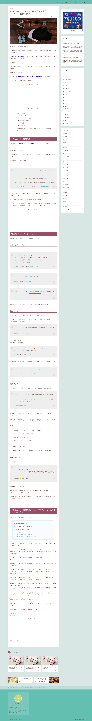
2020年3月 (65, 206)
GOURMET (67, 88)
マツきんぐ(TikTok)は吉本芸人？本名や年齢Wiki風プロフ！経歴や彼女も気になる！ (72, 42)
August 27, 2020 (44, 186)
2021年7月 (65, 164)
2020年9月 (66, 192)
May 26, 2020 (31, 373)
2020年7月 (65, 198)
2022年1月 (65, 150)
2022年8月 (65, 136)
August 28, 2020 (33, 478)
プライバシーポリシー (13, 719)
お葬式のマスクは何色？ (23, 113)
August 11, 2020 (29, 354)
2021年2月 (65, 178)
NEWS (66, 103)
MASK (11, 8)
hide (37, 108)
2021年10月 (66, 156)
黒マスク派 (21, 122)
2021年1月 (65, 181)
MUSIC (66, 100)
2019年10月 (66, 209)
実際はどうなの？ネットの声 (24, 118)
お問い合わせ (69, 2)
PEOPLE (67, 106)
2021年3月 (65, 176)
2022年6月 (65, 142)
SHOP (66, 114)
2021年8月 (65, 161)
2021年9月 (65, 159)
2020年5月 (65, 201)
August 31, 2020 (33, 297)
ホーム (60, 2)
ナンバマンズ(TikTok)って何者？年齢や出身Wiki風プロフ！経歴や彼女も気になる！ (72, 47)
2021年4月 (65, 173)
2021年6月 (65, 167)
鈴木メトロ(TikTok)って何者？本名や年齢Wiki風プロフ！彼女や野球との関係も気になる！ (72, 51)
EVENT (66, 82)
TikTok (68, 108)
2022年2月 (65, 147)
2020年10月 (66, 190)
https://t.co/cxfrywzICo (41, 370)
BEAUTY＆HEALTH (69, 79)
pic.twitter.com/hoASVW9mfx (30, 262)
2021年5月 (65, 170)
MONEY (66, 97)
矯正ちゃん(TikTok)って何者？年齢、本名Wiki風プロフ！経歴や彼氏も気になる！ (72, 56)
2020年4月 (65, 204)
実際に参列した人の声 (24, 120)
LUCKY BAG (68, 91)
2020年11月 (66, 187)
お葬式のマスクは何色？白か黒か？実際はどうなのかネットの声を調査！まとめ (34, 129)
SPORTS (67, 117)
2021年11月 (66, 153)
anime (66, 76)
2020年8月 (66, 195)
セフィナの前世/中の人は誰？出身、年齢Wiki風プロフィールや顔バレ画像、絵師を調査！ (72, 61)
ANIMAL (67, 73)
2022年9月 (65, 133)
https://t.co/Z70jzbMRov (35, 293)
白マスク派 (21, 123)
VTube (67, 110)
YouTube (68, 111)
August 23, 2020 (28, 333)
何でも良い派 (22, 125)
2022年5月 (65, 145)
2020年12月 (66, 184)
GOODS (67, 85)
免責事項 (20, 719)
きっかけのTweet (23, 115)
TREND (66, 120)
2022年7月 (65, 139)
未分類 (66, 123)
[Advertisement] (33, 94)
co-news (10, 2)
